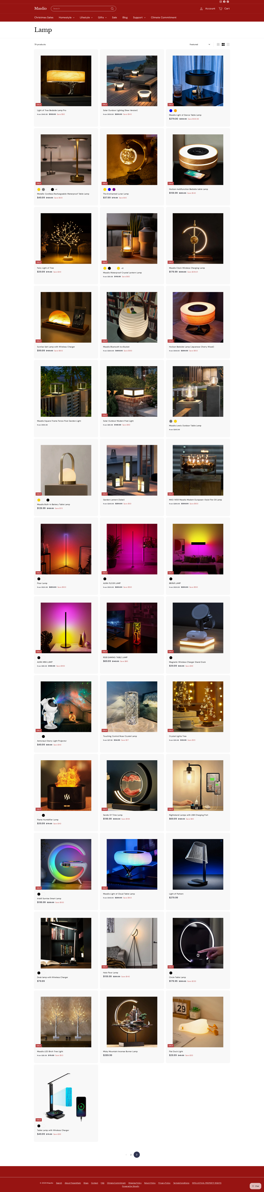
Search (59, 1183)
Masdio (40, 8)
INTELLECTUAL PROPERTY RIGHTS (206, 1183)
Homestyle (65, 17)
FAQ (102, 1183)
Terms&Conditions (181, 1183)
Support (138, 17)
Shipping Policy (134, 1183)
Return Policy (150, 1183)
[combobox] (83, 8)
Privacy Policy (164, 1183)
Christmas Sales (43, 17)
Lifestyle (85, 17)
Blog (125, 17)
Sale (114, 17)
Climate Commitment (163, 17)
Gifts (101, 17)
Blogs (86, 1183)
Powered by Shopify (130, 1186)
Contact (94, 1183)
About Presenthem (73, 1183)
